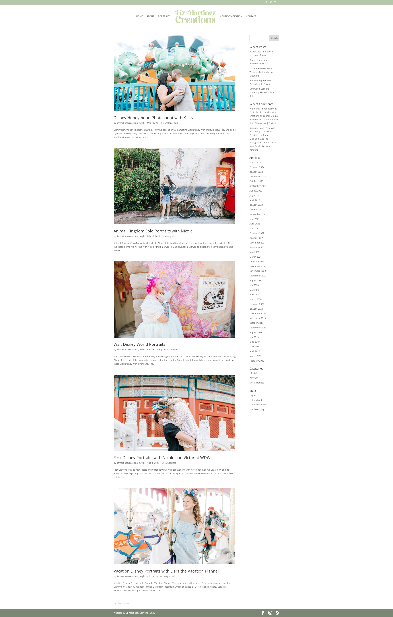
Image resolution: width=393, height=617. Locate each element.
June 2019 (254, 341)
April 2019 (254, 351)
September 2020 (257, 275)
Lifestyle (253, 373)
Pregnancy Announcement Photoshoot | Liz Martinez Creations (263, 112)
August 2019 (255, 332)
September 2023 (257, 185)
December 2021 (257, 242)
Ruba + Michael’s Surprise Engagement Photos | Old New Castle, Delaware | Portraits (262, 142)
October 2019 (256, 322)
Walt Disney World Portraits (139, 344)
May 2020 (254, 289)
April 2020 (254, 294)
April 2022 (254, 223)
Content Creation (231, 16)
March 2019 (255, 355)
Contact (251, 16)
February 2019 (256, 360)
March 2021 (255, 256)
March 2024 (255, 162)
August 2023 (255, 190)
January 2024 (256, 171)
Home (139, 16)
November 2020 (257, 270)
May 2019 (254, 346)
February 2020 (256, 304)
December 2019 (257, 313)
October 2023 (256, 181)
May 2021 (254, 252)
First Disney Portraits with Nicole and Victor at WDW (162, 457)
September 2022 (257, 214)
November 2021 (257, 247)
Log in (252, 395)
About (150, 16)
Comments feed (257, 404)
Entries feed (255, 400)
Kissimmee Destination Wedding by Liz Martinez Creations (262, 72)
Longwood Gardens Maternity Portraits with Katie (261, 92)
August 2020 (255, 280)
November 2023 (257, 176)
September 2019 (257, 327)
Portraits (164, 16)
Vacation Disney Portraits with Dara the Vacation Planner (166, 571)
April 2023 (254, 200)
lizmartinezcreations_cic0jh (131, 122)
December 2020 (257, 266)
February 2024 (256, 167)
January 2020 (256, 308)
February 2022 (256, 233)
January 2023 (256, 204)
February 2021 (256, 261)
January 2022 (256, 237)
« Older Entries (121, 603)
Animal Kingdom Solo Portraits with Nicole (153, 231)
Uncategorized (170, 122)
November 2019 (257, 318)
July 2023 (254, 195)
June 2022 (254, 219)
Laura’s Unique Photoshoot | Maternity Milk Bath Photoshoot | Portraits (263, 119)
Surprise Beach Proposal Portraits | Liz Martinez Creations (262, 131)
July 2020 (254, 285)
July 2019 (254, 337)
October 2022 (256, 209)
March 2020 (255, 299)
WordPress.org (257, 409)
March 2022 (255, 228)
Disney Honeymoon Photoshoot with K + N (153, 117)
